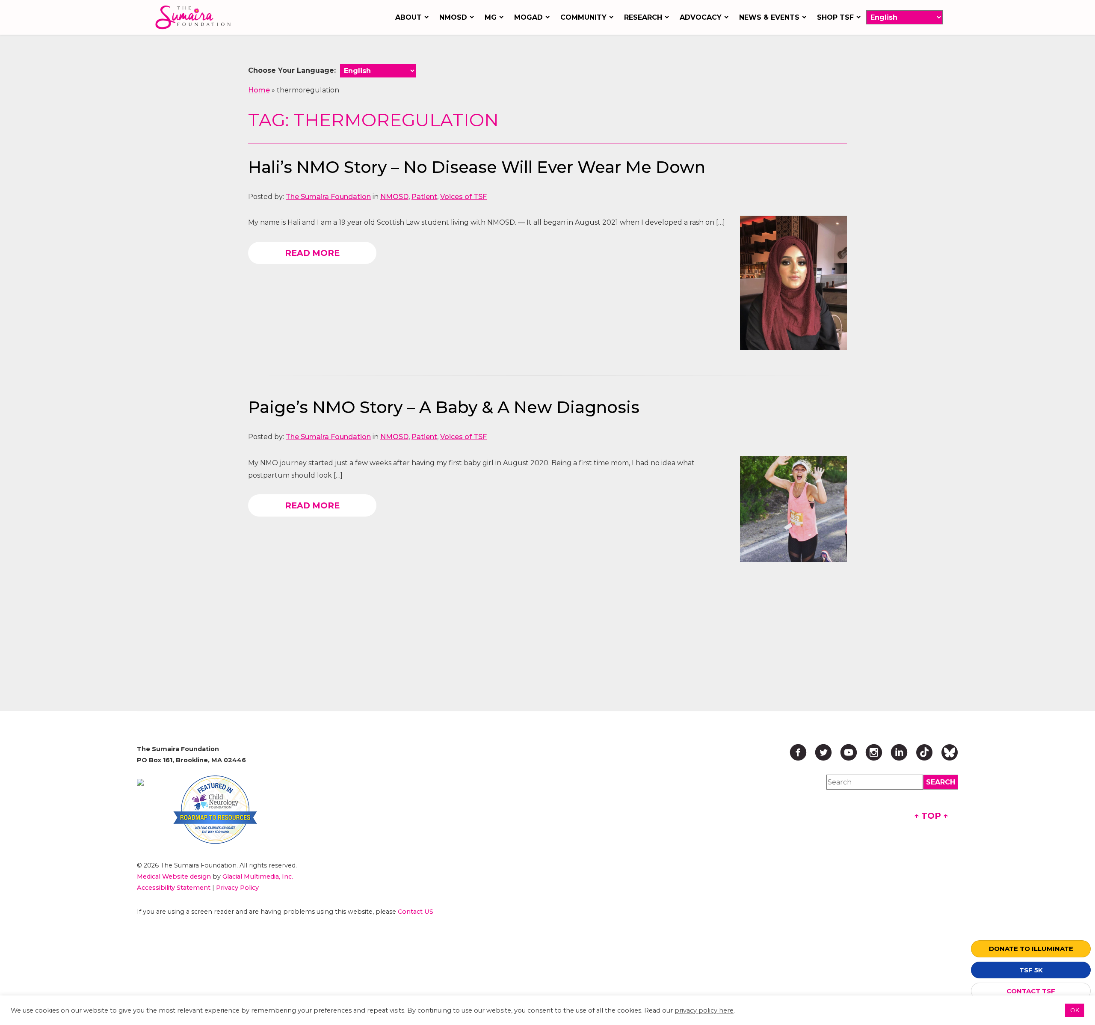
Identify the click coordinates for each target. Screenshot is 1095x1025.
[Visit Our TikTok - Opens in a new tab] (924, 752)
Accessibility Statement (173, 887)
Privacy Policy (237, 887)
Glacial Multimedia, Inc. (257, 876)
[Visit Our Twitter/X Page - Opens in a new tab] (823, 752)
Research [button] (643, 17)
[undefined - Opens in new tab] (140, 782)
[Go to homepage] (195, 17)
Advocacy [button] (701, 17)
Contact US (415, 911)
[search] (940, 782)
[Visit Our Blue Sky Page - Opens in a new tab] (949, 752)
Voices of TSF (463, 197)
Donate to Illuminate (1031, 949)
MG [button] (491, 17)
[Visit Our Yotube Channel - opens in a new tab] (848, 752)
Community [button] (583, 17)
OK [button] (1074, 1010)
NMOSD (394, 197)
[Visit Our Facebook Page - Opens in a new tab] (798, 752)
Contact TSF (1030, 991)
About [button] (408, 17)
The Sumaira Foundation (328, 197)
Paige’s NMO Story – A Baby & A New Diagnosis (443, 407)
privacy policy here (704, 1010)
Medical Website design (174, 876)
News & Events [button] (769, 17)
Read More (312, 253)
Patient (424, 197)
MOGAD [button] (528, 17)
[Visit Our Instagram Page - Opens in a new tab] (873, 752)
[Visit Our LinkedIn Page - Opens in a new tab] (899, 752)
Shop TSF (835, 17)
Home (259, 90)
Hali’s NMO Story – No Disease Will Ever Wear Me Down (476, 167)
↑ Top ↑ (931, 816)
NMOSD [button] (453, 17)
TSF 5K (1031, 970)
